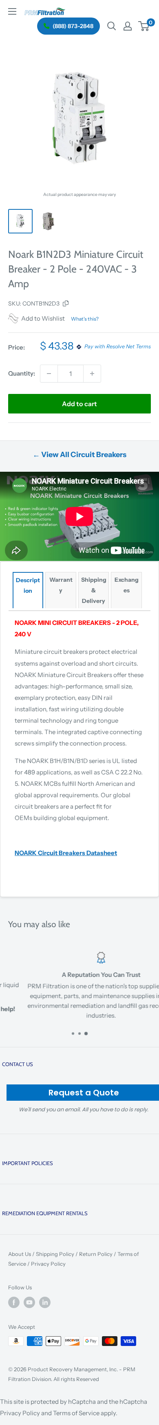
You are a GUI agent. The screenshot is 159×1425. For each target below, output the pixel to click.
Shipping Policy (55, 1254)
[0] (144, 26)
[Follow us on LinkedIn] (45, 1302)
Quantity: (21, 373)
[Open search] (111, 26)
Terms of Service (76, 1413)
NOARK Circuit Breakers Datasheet (66, 853)
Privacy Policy (48, 1263)
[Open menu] (12, 11)
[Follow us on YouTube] (29, 1302)
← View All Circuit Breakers (79, 454)
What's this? (85, 319)
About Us (19, 1254)
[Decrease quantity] (48, 373)
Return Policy (96, 1254)
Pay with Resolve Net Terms (117, 347)
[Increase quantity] (92, 373)
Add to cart (79, 404)
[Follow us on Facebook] (14, 1302)
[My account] (128, 26)
